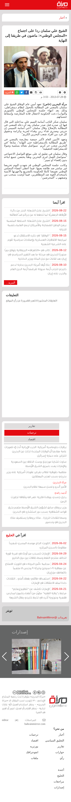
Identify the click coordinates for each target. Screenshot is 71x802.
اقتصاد (31, 439)
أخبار (62, 17)
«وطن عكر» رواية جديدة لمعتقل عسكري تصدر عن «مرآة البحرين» (24, 650)
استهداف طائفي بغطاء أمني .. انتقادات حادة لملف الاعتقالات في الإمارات (36, 580)
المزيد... (10, 282)
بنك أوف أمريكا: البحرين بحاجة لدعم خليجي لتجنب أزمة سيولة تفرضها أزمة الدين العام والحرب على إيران (38, 269)
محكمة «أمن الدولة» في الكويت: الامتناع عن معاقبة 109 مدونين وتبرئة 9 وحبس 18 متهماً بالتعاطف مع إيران (35, 568)
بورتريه (34, 746)
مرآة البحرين (63, 5)
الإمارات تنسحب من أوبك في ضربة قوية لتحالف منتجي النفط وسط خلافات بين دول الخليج (36, 555)
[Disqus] (35, 361)
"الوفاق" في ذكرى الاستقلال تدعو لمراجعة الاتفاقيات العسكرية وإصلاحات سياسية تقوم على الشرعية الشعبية (37, 239)
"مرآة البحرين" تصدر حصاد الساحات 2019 (54, 647)
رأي (62, 758)
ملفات (34, 758)
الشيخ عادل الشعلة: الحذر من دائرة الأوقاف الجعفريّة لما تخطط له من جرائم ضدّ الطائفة (37, 212)
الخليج (10, 535)
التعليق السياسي (54, 740)
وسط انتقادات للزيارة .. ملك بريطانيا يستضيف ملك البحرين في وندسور (38, 520)
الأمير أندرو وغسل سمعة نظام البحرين (44, 484)
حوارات (59, 752)
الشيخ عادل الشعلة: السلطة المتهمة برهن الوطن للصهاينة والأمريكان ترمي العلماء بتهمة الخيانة (36, 225)
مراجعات (59, 781)
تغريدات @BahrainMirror (52, 617)
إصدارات (20, 631)
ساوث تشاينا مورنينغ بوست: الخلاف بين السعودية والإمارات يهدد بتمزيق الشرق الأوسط (38, 464)
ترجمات (31, 432)
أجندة (61, 769)
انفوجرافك (32, 752)
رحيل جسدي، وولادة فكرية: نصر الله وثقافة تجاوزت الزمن (38, 497)
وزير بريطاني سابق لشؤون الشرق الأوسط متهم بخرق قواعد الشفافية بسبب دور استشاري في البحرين (37, 509)
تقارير (31, 425)
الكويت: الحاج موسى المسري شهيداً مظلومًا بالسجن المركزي (37, 545)
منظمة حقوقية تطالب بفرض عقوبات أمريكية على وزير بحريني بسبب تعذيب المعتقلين (36, 474)
